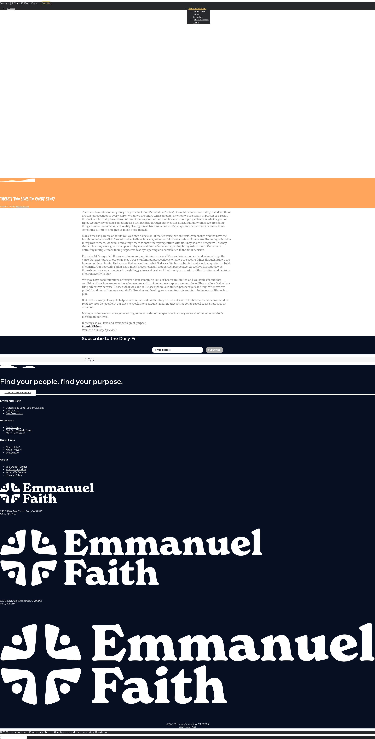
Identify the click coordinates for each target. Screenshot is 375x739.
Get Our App (20, 65)
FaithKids (18, 118)
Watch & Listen (17, 51)
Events (17, 71)
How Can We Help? (197, 8)
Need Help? (13, 447)
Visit (9, 32)
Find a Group (27, 82)
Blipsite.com (102, 732)
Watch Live (12, 452)
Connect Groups (29, 85)
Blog (15, 62)
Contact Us (19, 46)
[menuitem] (198, 8)
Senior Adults (21, 135)
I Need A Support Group (28, 168)
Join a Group (21, 79)
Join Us (46, 3)
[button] (11, 152)
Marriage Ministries (32, 98)
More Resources (15, 433)
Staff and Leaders (16, 469)
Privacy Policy (14, 475)
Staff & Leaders (22, 43)
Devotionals (21, 59)
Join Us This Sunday (25, 34)
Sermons (18, 54)
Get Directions (14, 413)
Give (15, 107)
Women (17, 129)
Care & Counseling (26, 96)
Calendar (11, 8)
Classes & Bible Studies (29, 87)
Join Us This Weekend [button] (18, 392)
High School (20, 124)
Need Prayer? (14, 450)
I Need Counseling (24, 165)
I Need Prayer (200, 11)
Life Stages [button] (14, 112)
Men (14, 132)
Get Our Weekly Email (19, 430)
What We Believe (23, 40)
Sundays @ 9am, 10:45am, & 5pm (25, 407)
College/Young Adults (27, 126)
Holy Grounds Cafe (25, 48)
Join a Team (19, 93)
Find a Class (26, 90)
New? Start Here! (24, 37)
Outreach (19, 101)
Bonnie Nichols (22, 206)
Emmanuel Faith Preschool (31, 115)
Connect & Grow (18, 68)
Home (10, 29)
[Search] (14, 176)
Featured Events (29, 73)
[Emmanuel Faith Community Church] (187, 19)
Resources (19, 104)
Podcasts (18, 57)
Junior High (20, 121)
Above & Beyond (29, 110)
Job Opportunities (16, 466)
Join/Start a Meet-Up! (32, 76)
